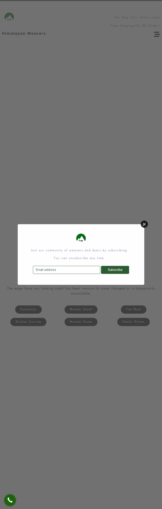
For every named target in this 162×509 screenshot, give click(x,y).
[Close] (144, 224)
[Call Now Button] (10, 500)
